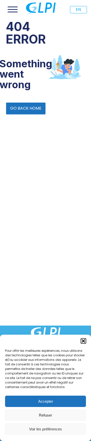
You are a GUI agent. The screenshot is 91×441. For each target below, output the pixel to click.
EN (78, 9)
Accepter (45, 401)
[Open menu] (13, 10)
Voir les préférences (45, 429)
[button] (83, 340)
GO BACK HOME (25, 108)
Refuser (45, 415)
